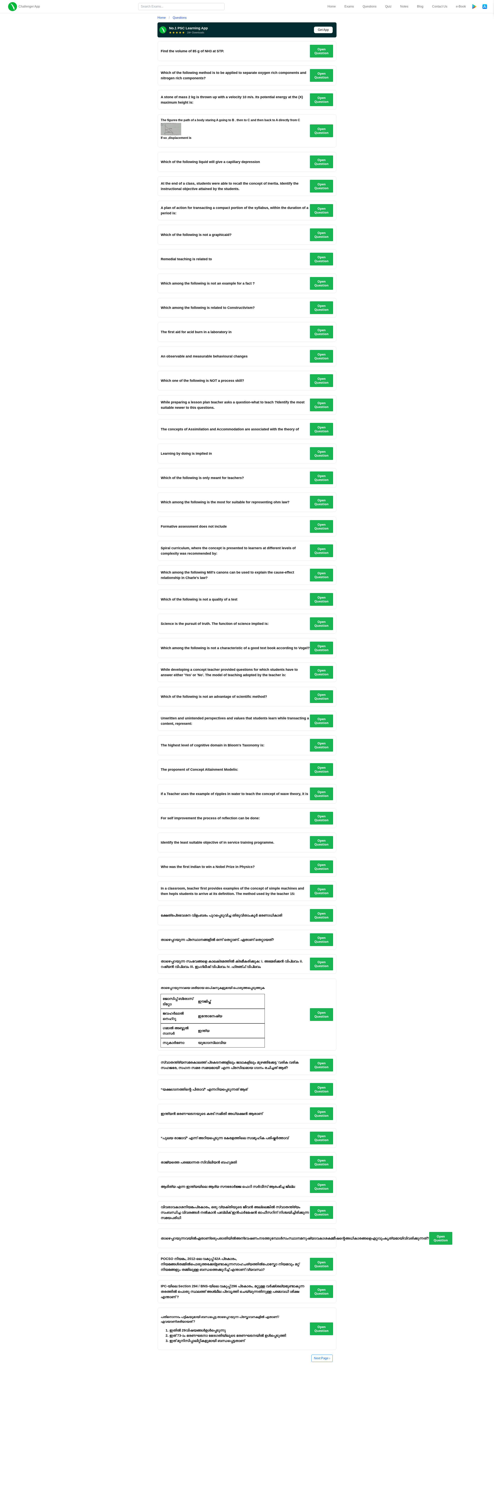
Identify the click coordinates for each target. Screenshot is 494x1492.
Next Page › (322, 1358)
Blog (420, 6)
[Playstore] (474, 6)
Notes (404, 6)
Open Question (321, 51)
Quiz (388, 6)
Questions (369, 6)
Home (331, 6)
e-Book (461, 6)
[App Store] (484, 6)
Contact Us (439, 6)
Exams (349, 6)
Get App (323, 29)
